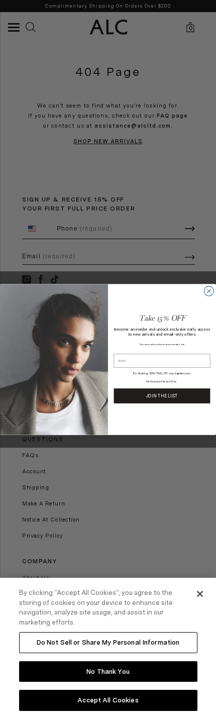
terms (149, 382)
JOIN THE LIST (162, 395)
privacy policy (167, 382)
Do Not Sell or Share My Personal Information (108, 642)
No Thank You (108, 671)
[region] (108, 648)
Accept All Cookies (107, 700)
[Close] (200, 594)
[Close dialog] (208, 291)
